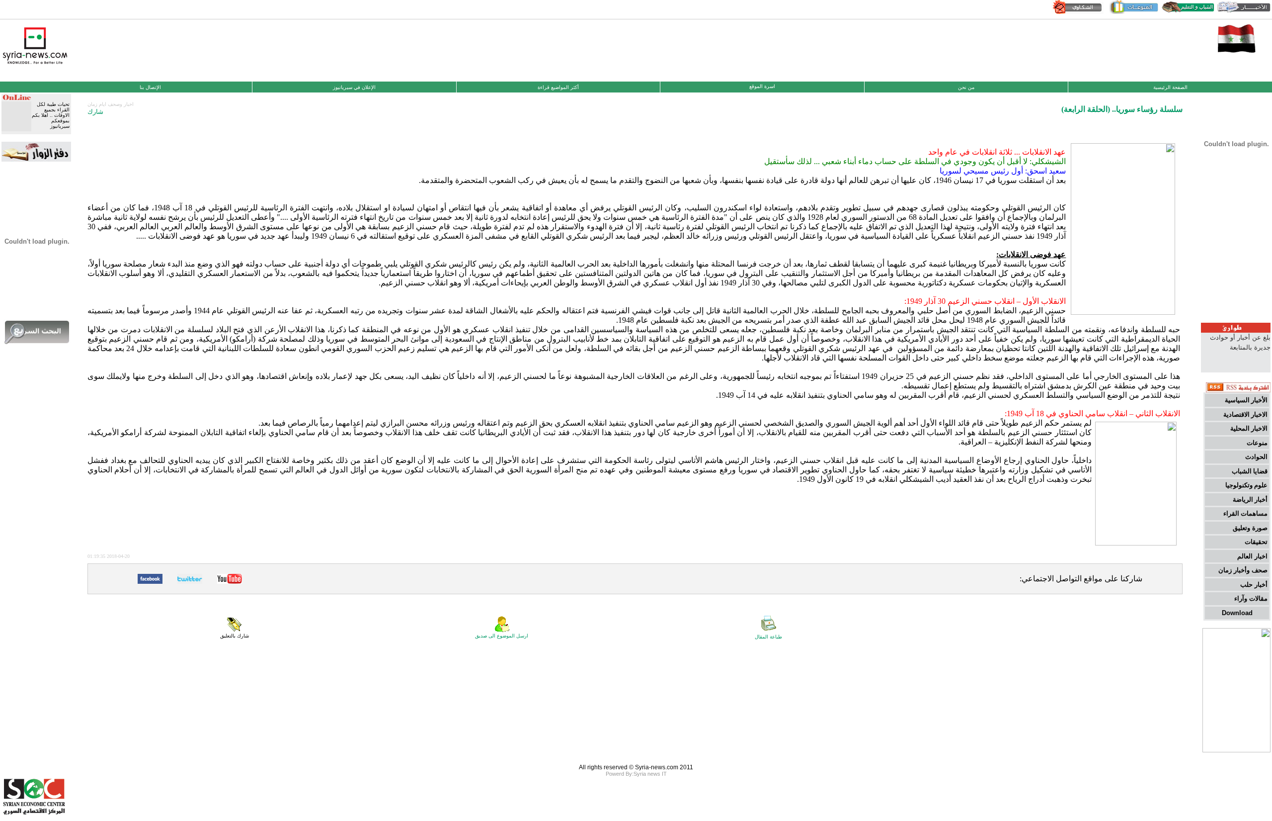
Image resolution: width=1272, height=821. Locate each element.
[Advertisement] (636, 49)
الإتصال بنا (150, 87)
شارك (95, 111)
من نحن (966, 87)
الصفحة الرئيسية (1170, 87)
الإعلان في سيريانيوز (354, 87)
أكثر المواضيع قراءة (558, 87)
